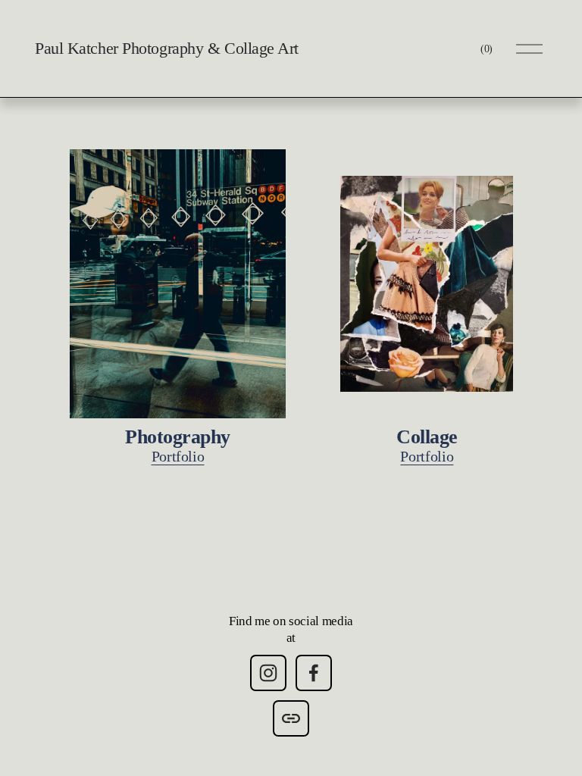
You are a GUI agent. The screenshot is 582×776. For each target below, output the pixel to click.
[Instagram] (268, 673)
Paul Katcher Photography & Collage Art (167, 48)
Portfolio (178, 456)
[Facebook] (314, 673)
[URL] (291, 718)
